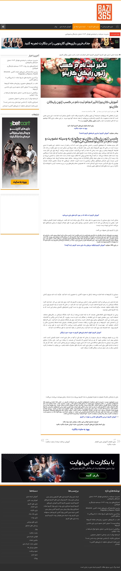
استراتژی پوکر (74, 509)
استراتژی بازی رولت (64, 506)
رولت (69, 515)
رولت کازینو (53, 515)
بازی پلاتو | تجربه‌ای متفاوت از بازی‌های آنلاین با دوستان (20, 106)
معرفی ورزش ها (33, 547)
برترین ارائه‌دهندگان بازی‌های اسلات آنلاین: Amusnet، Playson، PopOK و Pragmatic (21, 73)
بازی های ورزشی (107, 26)
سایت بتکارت (33, 533)
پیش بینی (63, 509)
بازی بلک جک (33, 514)
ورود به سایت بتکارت (80, 128)
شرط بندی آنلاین (69, 512)
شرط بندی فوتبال (62, 515)
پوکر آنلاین (60, 512)
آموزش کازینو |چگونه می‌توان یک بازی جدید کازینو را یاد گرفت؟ (85, 245)
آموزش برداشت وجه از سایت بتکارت (57, 440)
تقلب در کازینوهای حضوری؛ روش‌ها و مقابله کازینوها (21, 83)
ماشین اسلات (33, 540)
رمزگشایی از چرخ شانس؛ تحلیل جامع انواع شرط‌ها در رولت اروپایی (21, 94)
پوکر (55, 26)
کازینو (54, 512)
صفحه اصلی (115, 55)
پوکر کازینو (68, 497)
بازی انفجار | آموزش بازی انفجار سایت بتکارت (105, 442)
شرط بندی (75, 497)
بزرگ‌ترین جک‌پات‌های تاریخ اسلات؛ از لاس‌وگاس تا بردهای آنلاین (21, 78)
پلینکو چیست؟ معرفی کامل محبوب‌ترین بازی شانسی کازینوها (21, 88)
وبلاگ (36, 558)
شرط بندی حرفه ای (79, 26)
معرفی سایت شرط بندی (30, 544)
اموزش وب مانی (32, 500)
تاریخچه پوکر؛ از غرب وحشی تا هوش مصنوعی (23, 98)
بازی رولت (70, 500)
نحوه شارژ (34, 555)
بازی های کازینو (94, 26)
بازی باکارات (34, 510)
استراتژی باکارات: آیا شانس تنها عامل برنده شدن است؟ (20, 102)
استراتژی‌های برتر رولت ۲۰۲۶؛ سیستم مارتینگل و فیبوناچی (22, 67)
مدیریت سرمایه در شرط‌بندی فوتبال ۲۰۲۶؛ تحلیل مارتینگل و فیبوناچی (87, 34)
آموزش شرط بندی (65, 26)
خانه (117, 26)
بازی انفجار (34, 507)
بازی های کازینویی (59, 497)
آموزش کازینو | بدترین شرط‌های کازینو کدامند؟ (94, 133)
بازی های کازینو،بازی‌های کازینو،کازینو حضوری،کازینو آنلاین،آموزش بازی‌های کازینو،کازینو (61, 503)
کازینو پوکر (63, 500)
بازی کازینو (75, 515)
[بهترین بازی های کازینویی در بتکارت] (60, 43)
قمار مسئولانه (48, 512)
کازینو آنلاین (56, 509)
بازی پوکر (55, 506)
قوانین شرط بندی (32, 536)
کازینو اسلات (47, 506)
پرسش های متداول (31, 525)
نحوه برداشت (33, 551)
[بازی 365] (104, 12)
